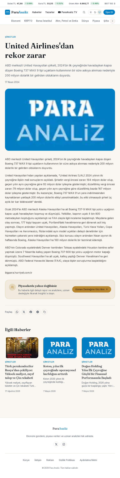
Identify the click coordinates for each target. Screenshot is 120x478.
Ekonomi (15, 20)
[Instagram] (64, 444)
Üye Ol (109, 12)
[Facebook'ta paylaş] (31, 312)
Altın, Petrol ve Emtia (67, 20)
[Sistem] (99, 12)
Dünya (85, 20)
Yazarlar (49, 12)
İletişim (38, 460)
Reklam (50, 460)
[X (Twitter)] (56, 444)
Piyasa (96, 20)
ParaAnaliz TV (69, 12)
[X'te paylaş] (24, 312)
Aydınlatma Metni (88, 460)
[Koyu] (95, 12)
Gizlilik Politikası (67, 460)
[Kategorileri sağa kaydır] (112, 21)
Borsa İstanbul (44, 20)
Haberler (37, 12)
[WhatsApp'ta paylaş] (17, 312)
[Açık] (91, 12)
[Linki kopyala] (44, 312)
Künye (26, 460)
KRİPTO (28, 20)
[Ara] (84, 12)
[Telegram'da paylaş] (37, 312)
